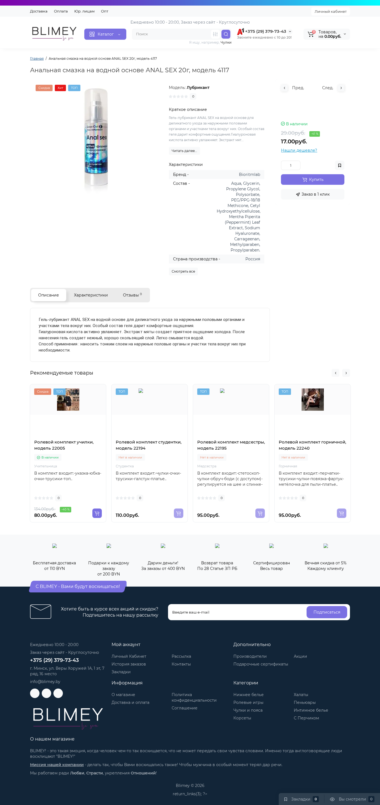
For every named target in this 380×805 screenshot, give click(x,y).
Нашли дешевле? (299, 150)
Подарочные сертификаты (260, 664)
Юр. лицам (84, 11)
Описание (48, 295)
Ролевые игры (248, 702)
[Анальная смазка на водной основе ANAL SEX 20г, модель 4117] (96, 140)
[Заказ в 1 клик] (68, 436)
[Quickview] (56, 436)
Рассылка (181, 656)
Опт (104, 11)
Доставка (39, 11)
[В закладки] (80, 436)
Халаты (301, 694)
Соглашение (185, 708)
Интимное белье (311, 710)
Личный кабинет (331, 11)
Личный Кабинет (129, 656)
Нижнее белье (248, 694)
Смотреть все (183, 271)
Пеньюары (305, 702)
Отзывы (132, 295)
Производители (250, 656)
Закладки (121, 671)
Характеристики (91, 295)
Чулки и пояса (248, 710)
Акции (300, 656)
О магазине (123, 694)
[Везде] (215, 34)
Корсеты (242, 718)
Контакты (181, 664)
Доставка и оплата (130, 702)
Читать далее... (184, 151)
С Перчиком (306, 718)
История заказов (129, 664)
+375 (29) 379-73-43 (265, 31)
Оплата (61, 11)
